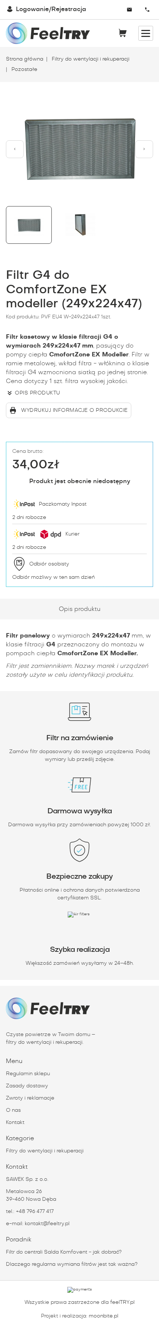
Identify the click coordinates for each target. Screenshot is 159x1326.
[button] (15, 149)
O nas (13, 1110)
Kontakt (15, 1122)
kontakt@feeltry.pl (47, 1223)
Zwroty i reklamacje (30, 1098)
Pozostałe (23, 69)
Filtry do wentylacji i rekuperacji (89, 59)
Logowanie (32, 9)
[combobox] (108, 9)
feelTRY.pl (122, 1302)
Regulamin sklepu (28, 1073)
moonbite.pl (103, 1316)
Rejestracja (68, 9)
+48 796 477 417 (35, 1211)
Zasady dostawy (27, 1086)
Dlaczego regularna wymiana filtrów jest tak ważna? (72, 1264)
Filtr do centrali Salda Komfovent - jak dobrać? (64, 1252)
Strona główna (24, 59)
